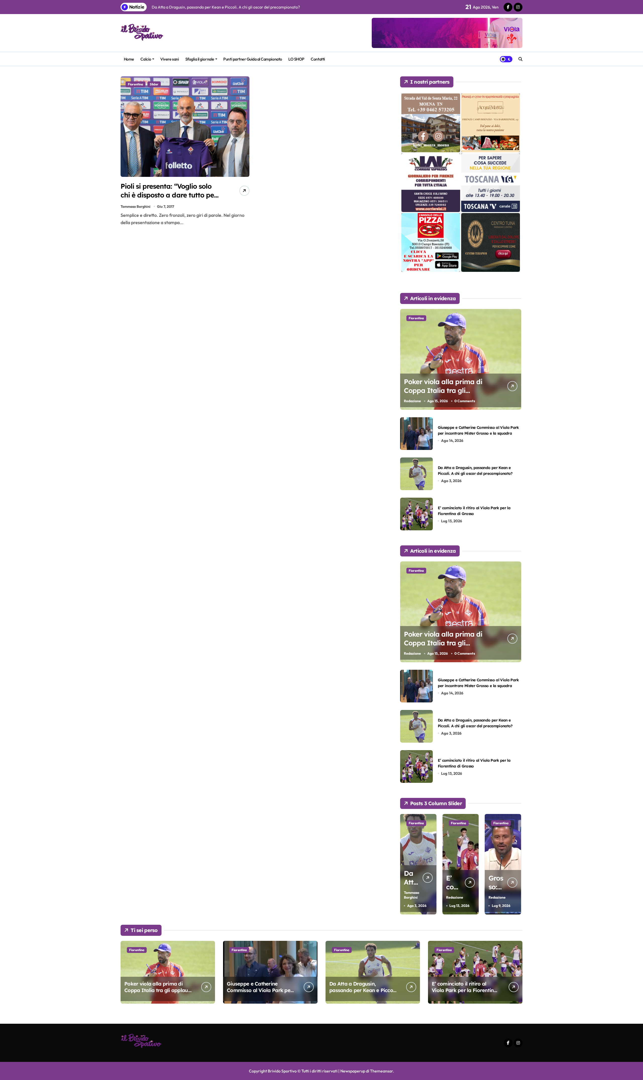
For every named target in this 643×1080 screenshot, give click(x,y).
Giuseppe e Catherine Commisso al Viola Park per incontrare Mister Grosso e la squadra (259, 993)
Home (129, 59)
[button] (516, 864)
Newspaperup (352, 1070)
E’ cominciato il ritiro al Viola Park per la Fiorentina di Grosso (464, 990)
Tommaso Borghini (135, 206)
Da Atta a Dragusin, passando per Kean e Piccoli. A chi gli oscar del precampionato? (363, 993)
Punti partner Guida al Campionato (252, 59)
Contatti (318, 59)
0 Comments (464, 401)
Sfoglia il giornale (199, 59)
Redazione (412, 401)
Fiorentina (135, 84)
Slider (154, 84)
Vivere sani (169, 59)
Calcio (145, 59)
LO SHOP (296, 59)
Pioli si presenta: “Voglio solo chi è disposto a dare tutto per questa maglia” (169, 195)
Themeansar (381, 1070)
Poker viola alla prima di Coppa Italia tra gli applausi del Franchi (443, 390)
